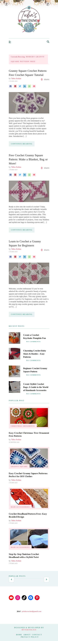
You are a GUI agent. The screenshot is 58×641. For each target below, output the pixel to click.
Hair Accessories (20, 507)
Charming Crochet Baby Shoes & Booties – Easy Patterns (34, 354)
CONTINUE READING (21, 144)
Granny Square (19, 466)
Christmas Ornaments (23, 426)
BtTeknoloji (29, 630)
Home (19, 635)
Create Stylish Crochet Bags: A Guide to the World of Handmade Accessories (35, 387)
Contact (37, 635)
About (27, 635)
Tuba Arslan (16, 79)
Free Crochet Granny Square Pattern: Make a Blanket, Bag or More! (28, 159)
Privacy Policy (30, 637)
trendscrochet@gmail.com (31, 611)
